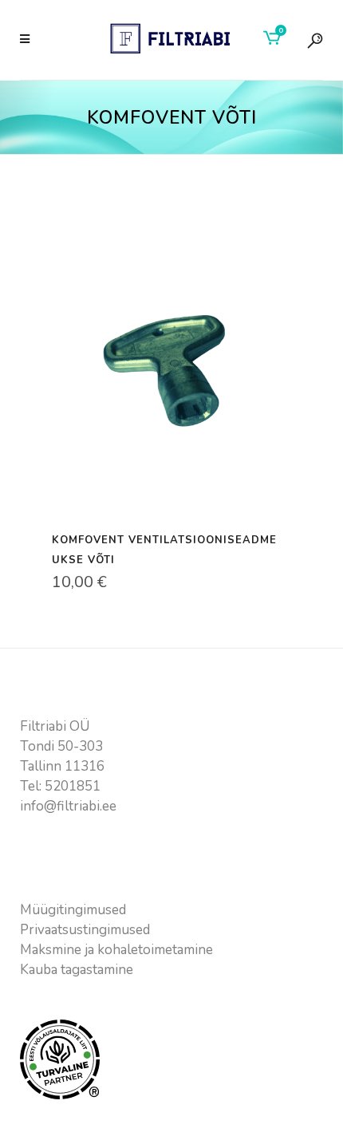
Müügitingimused (73, 910)
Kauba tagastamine (76, 969)
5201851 (73, 786)
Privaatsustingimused (85, 930)
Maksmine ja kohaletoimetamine (116, 950)
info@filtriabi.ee (68, 806)
